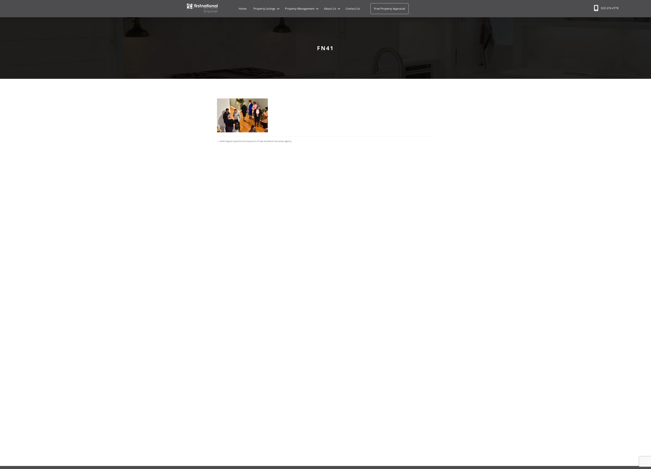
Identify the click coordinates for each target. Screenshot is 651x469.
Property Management (299, 9)
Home (243, 9)
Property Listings (264, 9)
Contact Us (353, 9)
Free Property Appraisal (389, 9)
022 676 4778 (609, 8)
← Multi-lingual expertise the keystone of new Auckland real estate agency (254, 141)
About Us (330, 9)
